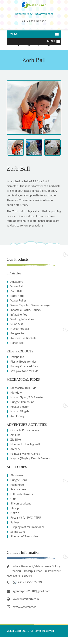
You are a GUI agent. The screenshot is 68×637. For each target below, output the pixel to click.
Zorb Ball (16, 291)
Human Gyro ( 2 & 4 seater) (27, 397)
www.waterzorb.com (26, 599)
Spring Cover (18, 531)
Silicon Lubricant (20, 503)
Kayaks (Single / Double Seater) (29, 458)
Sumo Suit (16, 324)
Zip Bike (15, 439)
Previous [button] (8, 148)
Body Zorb (17, 296)
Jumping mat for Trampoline (27, 527)
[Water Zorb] (34, 7)
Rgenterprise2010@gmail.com (34, 14)
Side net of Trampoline (24, 536)
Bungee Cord (18, 480)
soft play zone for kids (24, 371)
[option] (16, 148)
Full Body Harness (21, 494)
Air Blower (17, 475)
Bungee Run (17, 333)
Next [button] (59, 148)
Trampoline (17, 357)
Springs (14, 522)
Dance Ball (17, 343)
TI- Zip (14, 508)
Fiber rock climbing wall (25, 444)
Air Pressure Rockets (23, 338)
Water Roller (18, 300)
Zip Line (15, 435)
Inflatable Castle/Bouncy (25, 310)
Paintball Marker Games (25, 453)
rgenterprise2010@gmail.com (31, 591)
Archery (15, 449)
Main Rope (17, 484)
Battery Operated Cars (24, 366)
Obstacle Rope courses (24, 430)
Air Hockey (17, 416)
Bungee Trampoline (22, 402)
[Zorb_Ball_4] (34, 134)
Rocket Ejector (19, 406)
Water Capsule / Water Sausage (30, 305)
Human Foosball (20, 328)
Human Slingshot (20, 411)
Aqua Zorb (16, 281)
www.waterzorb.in (24, 607)
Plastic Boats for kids (23, 361)
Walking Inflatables (22, 319)
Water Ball (16, 286)
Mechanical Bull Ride (23, 388)
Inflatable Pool (19, 314)
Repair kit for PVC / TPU (25, 517)
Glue (13, 499)
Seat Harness (18, 489)
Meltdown (16, 392)
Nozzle (14, 513)
